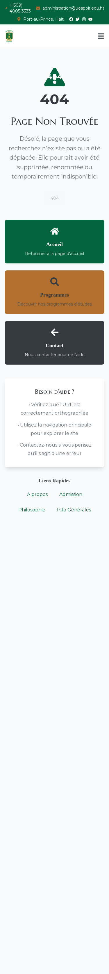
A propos (37, 494)
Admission (70, 494)
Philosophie (31, 510)
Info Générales (74, 510)
